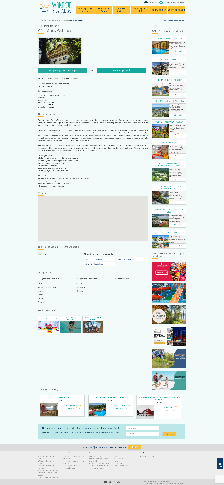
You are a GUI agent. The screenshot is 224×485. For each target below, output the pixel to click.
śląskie (51, 107)
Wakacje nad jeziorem (121, 9)
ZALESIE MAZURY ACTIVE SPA (169, 38)
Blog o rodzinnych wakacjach (99, 463)
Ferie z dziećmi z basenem (71, 318)
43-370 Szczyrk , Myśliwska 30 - (59, 78)
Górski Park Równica (125, 259)
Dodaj (134, 447)
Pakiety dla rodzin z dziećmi (48, 477)
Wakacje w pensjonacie (58, 20)
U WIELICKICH (62, 397)
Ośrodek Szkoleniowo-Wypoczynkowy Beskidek (159, 398)
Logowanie (152, 2)
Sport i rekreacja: (121, 279)
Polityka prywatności (121, 466)
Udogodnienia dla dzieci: (87, 279)
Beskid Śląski (49, 105)
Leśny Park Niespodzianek (94, 264)
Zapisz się (169, 434)
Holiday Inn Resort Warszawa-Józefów (169, 165)
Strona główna (43, 20)
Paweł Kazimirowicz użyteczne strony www (167, 483)
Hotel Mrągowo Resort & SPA (169, 210)
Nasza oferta (118, 459)
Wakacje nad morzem (85, 9)
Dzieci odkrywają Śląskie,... (93, 318)
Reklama (117, 461)
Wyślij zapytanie (120, 70)
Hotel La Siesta (169, 143)
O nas (116, 456)
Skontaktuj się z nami (146, 456)
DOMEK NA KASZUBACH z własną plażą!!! (169, 188)
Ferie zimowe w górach (97, 468)
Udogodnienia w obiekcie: (49, 279)
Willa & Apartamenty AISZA (169, 122)
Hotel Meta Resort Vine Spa (111, 397)
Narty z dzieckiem (48, 318)
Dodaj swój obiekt (174, 2)
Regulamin (118, 463)
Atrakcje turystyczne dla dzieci (99, 466)
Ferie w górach (158, 10)
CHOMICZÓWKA (168, 59)
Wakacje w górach (103, 9)
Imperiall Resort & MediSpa (169, 101)
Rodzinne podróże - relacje (98, 459)
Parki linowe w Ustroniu (93, 259)
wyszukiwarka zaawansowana (174, 20)
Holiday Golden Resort (169, 80)
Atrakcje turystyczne (94, 254)
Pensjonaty (51, 102)
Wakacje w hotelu (139, 9)
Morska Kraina (169, 232)
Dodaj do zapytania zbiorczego (62, 70)
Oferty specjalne (176, 10)
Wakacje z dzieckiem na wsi (48, 470)
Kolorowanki (93, 461)
